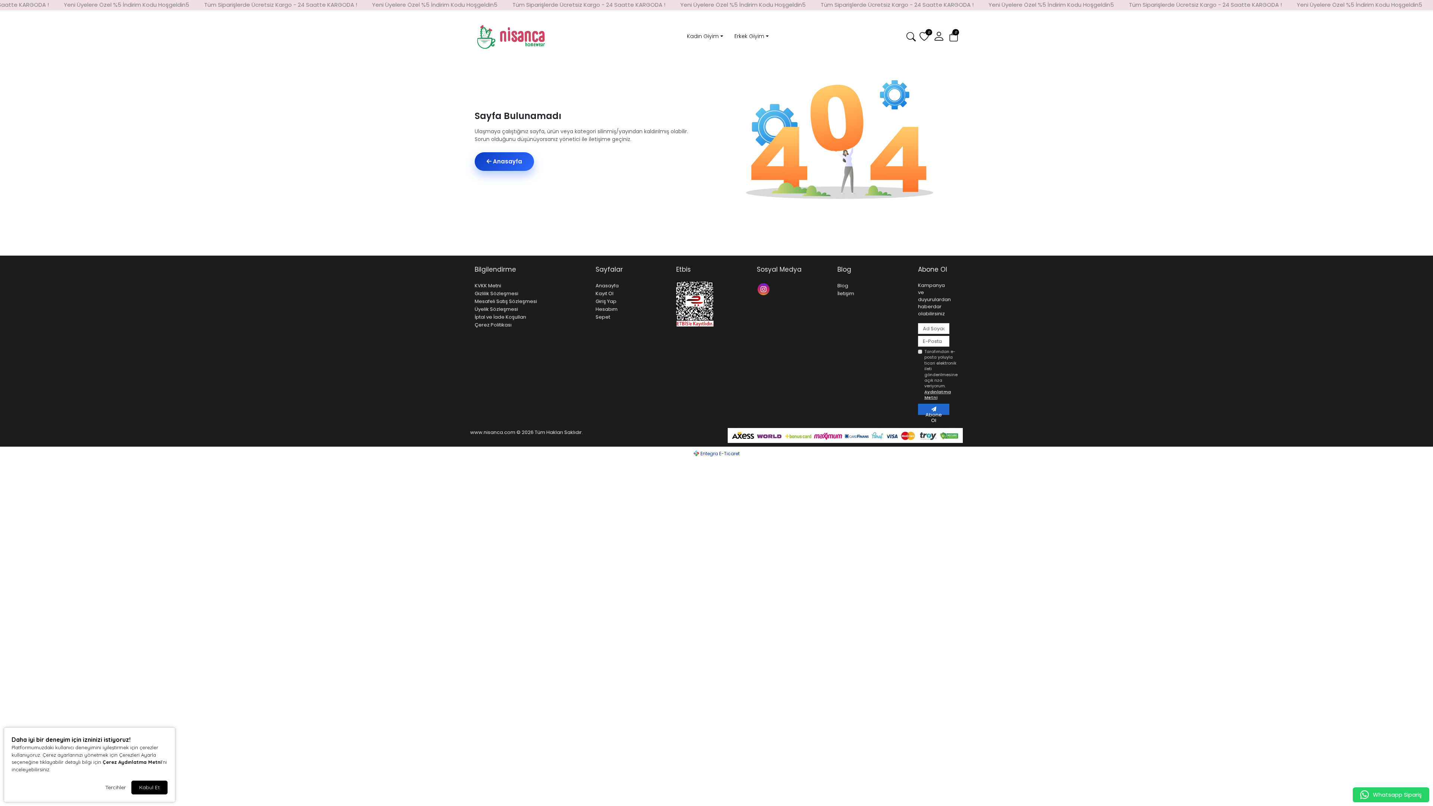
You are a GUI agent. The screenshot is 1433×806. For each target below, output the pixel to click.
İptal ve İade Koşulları (500, 317)
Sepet (603, 317)
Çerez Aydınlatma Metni (132, 762)
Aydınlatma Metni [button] (937, 394)
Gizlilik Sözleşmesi (496, 293)
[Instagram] (764, 288)
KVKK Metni (488, 285)
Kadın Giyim (703, 36)
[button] (953, 37)
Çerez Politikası (493, 324)
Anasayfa (506, 161)
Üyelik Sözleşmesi (496, 309)
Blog (842, 285)
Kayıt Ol (605, 293)
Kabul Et (149, 787)
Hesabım (607, 309)
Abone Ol (933, 413)
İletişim (845, 293)
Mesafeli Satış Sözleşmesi (506, 301)
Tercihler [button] (115, 787)
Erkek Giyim (749, 36)
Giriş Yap (606, 301)
